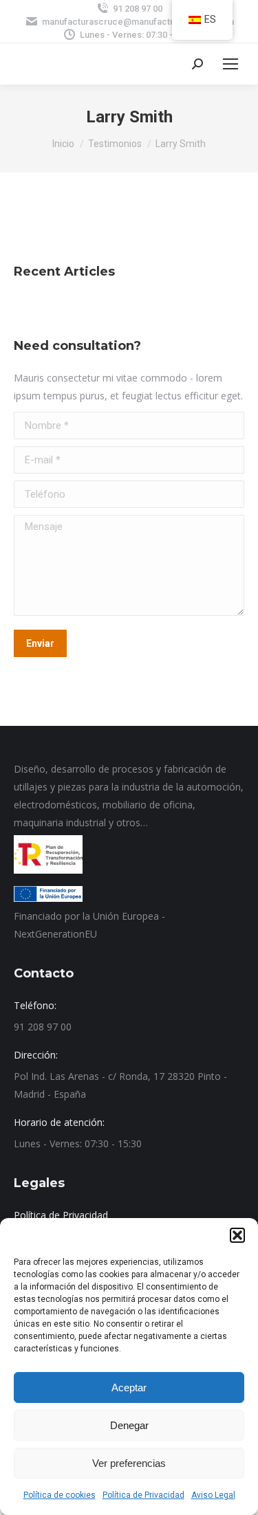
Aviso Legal (213, 1495)
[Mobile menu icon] (230, 64)
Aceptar (129, 1387)
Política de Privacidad (143, 1495)
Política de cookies (59, 1495)
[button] (237, 1235)
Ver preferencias (129, 1463)
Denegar (129, 1425)
